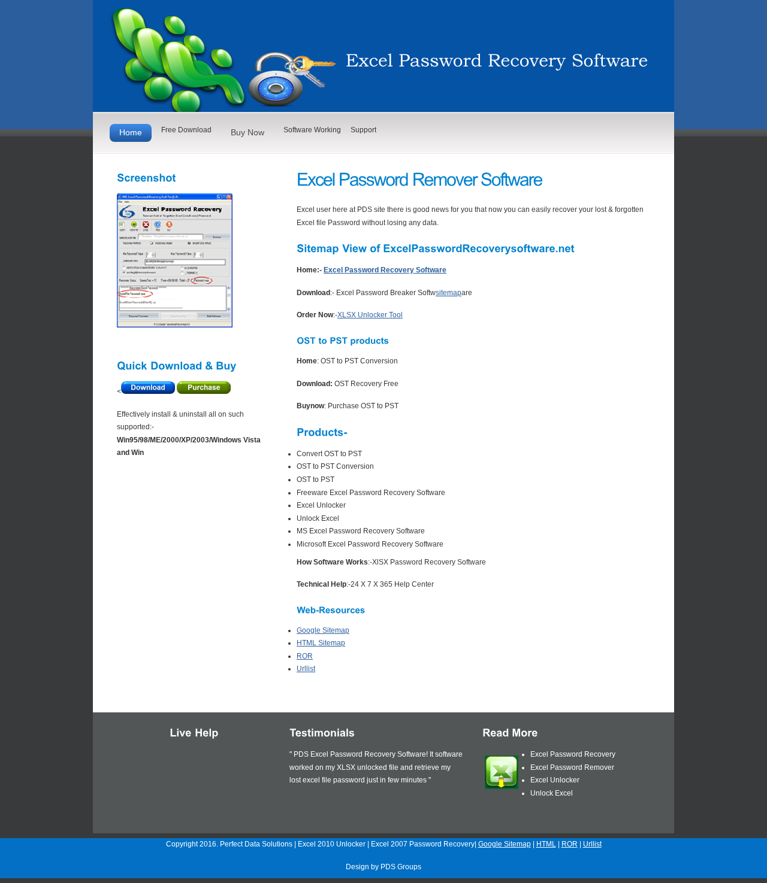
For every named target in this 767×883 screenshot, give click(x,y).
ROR (305, 656)
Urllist (306, 668)
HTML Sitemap (321, 643)
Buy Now (247, 132)
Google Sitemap (323, 630)
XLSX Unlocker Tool (370, 315)
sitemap (448, 293)
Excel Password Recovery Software (385, 270)
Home (130, 132)
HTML (546, 844)
